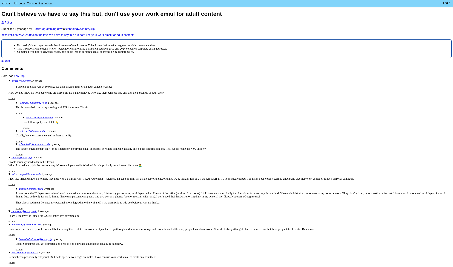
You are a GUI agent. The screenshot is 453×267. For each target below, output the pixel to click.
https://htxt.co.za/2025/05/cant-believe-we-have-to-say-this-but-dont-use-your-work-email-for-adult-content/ (67, 34)
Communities (35, 3)
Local (22, 3)
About (48, 3)
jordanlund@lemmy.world (24, 211)
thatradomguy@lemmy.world (26, 224)
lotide (5, 3)
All (15, 3)
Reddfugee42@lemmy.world (33, 103)
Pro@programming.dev (47, 28)
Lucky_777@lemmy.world (32, 131)
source (5, 60)
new (16, 75)
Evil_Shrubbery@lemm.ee (25, 252)
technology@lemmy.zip (80, 28)
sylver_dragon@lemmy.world (26, 174)
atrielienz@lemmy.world (31, 189)
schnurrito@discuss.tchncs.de (34, 144)
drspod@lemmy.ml (21, 80)
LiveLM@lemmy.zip (22, 157)
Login (446, 2)
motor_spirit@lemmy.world (39, 117)
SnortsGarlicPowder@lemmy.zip (35, 239)
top (23, 75)
